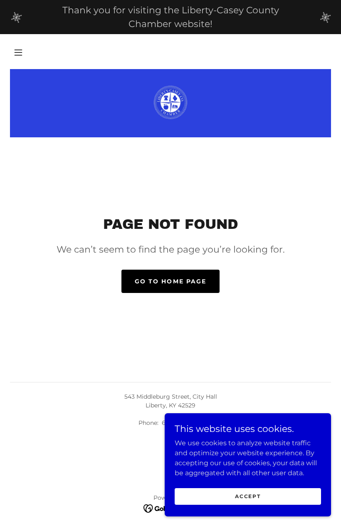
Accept (247, 496)
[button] (18, 52)
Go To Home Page (170, 281)
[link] (170, 102)
